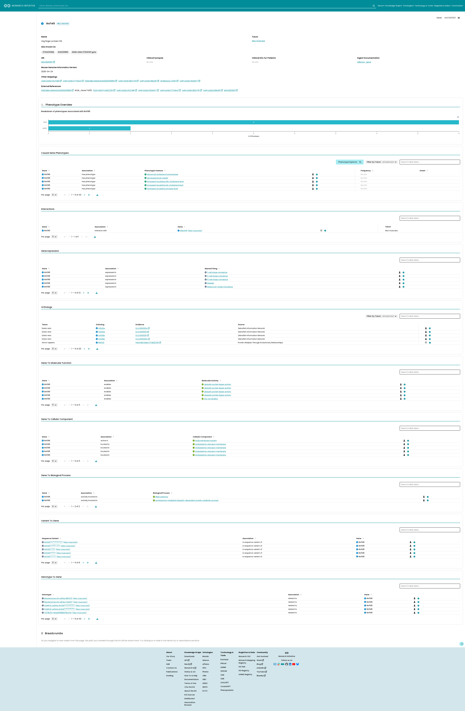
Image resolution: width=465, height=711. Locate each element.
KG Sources (189, 695)
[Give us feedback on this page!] (461, 644)
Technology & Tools (424, 6)
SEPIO (205, 687)
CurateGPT (226, 686)
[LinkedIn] (290, 664)
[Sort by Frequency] (372, 170)
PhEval (223, 663)
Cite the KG (189, 687)
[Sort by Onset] (426, 170)
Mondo (205, 656)
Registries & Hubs (442, 6)
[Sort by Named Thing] (218, 268)
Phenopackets (227, 690)
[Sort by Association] (94, 170)
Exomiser (225, 659)
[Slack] (278, 664)
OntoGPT (225, 682)
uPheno (205, 664)
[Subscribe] (275, 664)
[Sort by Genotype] (52, 594)
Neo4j (187, 664)
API (186, 660)
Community (457, 6)
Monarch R (189, 668)
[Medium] (282, 664)
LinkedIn (260, 668)
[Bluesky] (297, 664)
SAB (168, 664)
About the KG (190, 691)
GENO (205, 683)
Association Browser (189, 703)
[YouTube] (293, 664)
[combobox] (207, 5)
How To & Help (190, 675)
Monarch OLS (244, 656)
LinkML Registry (245, 674)
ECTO (204, 691)
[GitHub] (286, 664)
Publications (172, 672)
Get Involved (262, 656)
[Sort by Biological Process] (171, 493)
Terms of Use (190, 683)
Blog (259, 664)
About (381, 6)
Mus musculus (258, 40)
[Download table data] (97, 195)
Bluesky (260, 675)
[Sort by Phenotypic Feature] (164, 170)
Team (168, 660)
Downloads (189, 656)
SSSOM (224, 671)
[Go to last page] (88, 195)
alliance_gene (364, 62)
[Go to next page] (83, 195)
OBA (204, 675)
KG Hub (242, 666)
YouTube (261, 672)
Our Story (170, 656)
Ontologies (408, 6)
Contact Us (171, 668)
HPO (204, 668)
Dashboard (189, 698)
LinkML (223, 667)
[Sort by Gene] (48, 170)
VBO (204, 679)
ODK (222, 678)
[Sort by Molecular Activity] (219, 380)
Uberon (205, 660)
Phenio (205, 672)
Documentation (191, 679)
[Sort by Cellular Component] (213, 436)
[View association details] (316, 174)
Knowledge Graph (393, 6)
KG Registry (244, 670)
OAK (222, 675)
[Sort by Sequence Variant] (60, 538)
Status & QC (190, 672)
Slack (259, 660)
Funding (169, 675)
